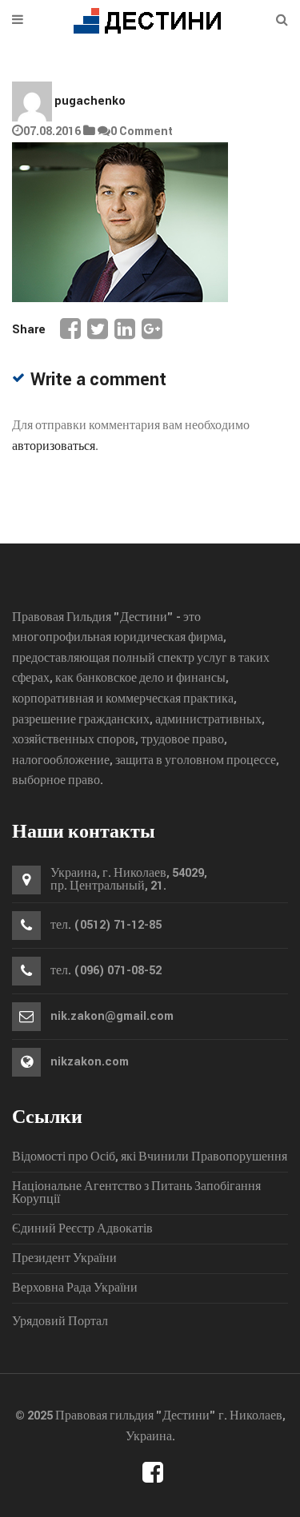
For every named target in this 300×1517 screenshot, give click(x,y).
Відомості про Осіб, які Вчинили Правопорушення (149, 1157)
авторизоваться (53, 446)
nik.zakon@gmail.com (112, 1016)
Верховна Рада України (75, 1288)
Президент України (64, 1258)
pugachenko (90, 101)
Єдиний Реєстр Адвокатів (82, 1229)
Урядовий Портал (60, 1321)
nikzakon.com (89, 1061)
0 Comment (141, 131)
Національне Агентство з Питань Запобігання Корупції (136, 1193)
